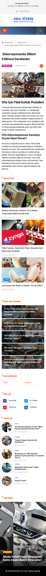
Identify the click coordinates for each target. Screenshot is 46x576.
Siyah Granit (20, 480)
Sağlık (7, 279)
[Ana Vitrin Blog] (23, 19)
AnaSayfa (9, 42)
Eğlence (7, 242)
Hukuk (17, 450)
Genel (6, 204)
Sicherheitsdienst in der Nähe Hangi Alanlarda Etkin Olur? (29, 427)
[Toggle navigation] (5, 30)
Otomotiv (7, 552)
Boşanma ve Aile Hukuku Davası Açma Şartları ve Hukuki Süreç (29, 455)
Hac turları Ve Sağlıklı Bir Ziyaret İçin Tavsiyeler (23, 6)
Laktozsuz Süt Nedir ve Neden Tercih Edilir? (22, 285)
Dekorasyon (22, 42)
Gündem (27, 382)
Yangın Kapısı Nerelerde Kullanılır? (26, 441)
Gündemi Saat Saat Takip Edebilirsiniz (26, 468)
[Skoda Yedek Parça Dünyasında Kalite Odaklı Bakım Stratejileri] (23, 534)
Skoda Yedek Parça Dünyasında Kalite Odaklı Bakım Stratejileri (22, 558)
